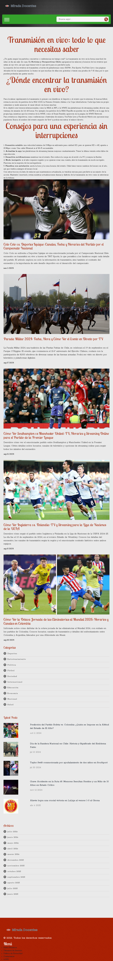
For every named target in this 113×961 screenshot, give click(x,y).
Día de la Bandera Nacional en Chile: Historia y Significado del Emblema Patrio (68, 745)
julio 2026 (12, 831)
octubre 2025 (14, 871)
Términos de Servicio (13, 950)
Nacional (12, 699)
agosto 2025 (13, 882)
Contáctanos (9, 956)
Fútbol (11, 670)
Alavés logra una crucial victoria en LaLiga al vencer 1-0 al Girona (65, 800)
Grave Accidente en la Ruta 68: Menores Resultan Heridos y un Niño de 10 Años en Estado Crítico (69, 783)
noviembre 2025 (16, 865)
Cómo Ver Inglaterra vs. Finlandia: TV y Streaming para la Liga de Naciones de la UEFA (55, 527)
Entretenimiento (16, 659)
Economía (12, 693)
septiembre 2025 (16, 877)
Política (11, 665)
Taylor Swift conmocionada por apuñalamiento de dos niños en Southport (69, 762)
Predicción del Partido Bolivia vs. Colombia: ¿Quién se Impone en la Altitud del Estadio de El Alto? (69, 726)
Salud (10, 704)
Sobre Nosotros (10, 947)
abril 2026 (12, 848)
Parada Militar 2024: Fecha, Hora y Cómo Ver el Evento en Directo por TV (53, 339)
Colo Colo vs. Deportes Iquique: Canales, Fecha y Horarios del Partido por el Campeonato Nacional (54, 246)
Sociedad (12, 676)
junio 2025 (12, 894)
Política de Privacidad (13, 953)
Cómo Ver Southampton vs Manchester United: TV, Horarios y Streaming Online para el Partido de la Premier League (56, 435)
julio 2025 (12, 888)
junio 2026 (12, 837)
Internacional (14, 682)
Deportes (12, 653)
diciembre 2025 (15, 860)
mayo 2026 (13, 843)
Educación (12, 687)
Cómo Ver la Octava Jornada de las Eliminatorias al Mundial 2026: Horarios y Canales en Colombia (56, 621)
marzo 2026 (13, 854)
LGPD (6, 959)
